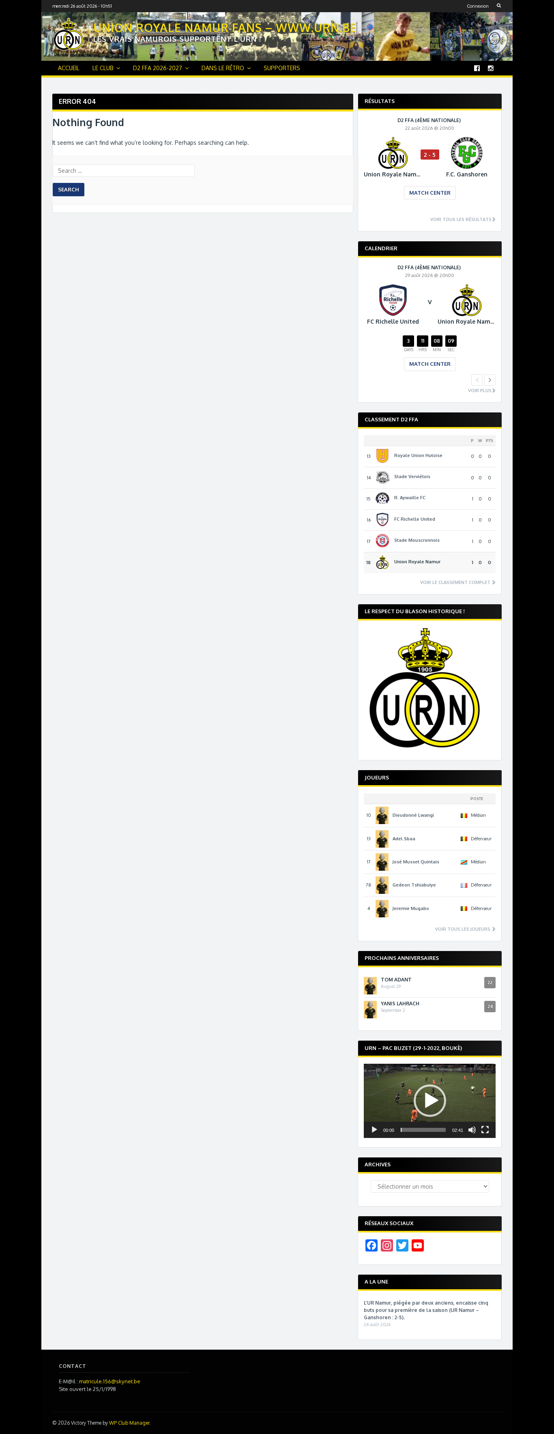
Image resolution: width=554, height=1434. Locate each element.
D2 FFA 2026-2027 (157, 67)
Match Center (430, 192)
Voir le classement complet (456, 582)
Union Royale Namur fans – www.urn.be (225, 27)
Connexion (478, 6)
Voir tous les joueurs (463, 929)
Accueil (68, 67)
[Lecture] (374, 1130)
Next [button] (490, 380)
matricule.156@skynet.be (109, 1381)
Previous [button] (477, 380)
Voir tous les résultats (461, 219)
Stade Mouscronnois (417, 540)
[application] (430, 1101)
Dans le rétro (223, 67)
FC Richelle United (414, 519)
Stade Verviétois (412, 476)
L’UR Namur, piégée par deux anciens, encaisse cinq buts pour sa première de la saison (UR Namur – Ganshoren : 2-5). (426, 1310)
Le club (103, 67)
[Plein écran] (485, 1130)
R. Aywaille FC (409, 497)
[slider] (423, 1130)
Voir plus (480, 391)
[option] (430, 164)
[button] (430, 1100)
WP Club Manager (129, 1423)
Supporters (282, 67)
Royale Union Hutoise (418, 455)
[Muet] (472, 1130)
